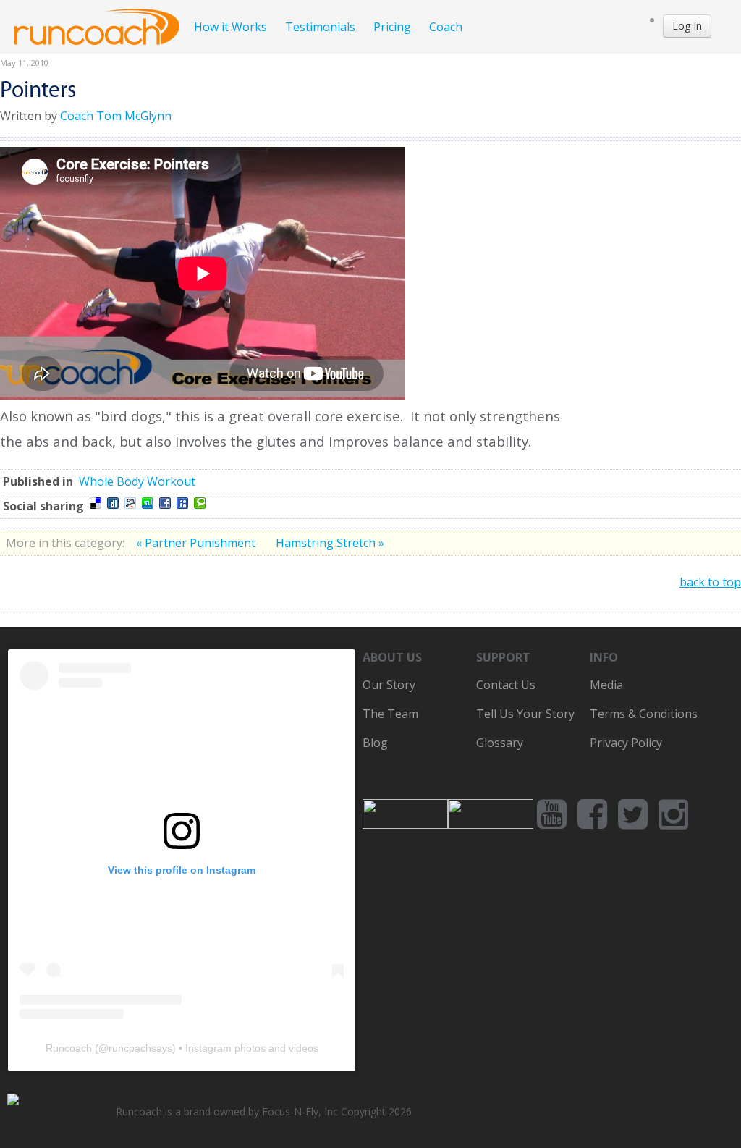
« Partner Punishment (197, 543)
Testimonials (320, 27)
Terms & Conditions (644, 714)
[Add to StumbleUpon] (147, 503)
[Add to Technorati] (200, 503)
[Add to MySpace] (182, 503)
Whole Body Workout (137, 481)
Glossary (499, 743)
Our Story (389, 685)
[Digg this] (113, 503)
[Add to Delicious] (95, 503)
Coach (445, 27)
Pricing (392, 27)
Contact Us (505, 685)
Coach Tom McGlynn (116, 116)
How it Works (230, 27)
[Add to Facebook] (165, 503)
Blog (375, 743)
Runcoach (69, 1048)
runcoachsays (140, 1048)
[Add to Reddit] (130, 503)
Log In (687, 26)
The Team (390, 714)
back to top (710, 582)
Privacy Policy (626, 743)
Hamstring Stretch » (330, 543)
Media (606, 685)
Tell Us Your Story (525, 714)
